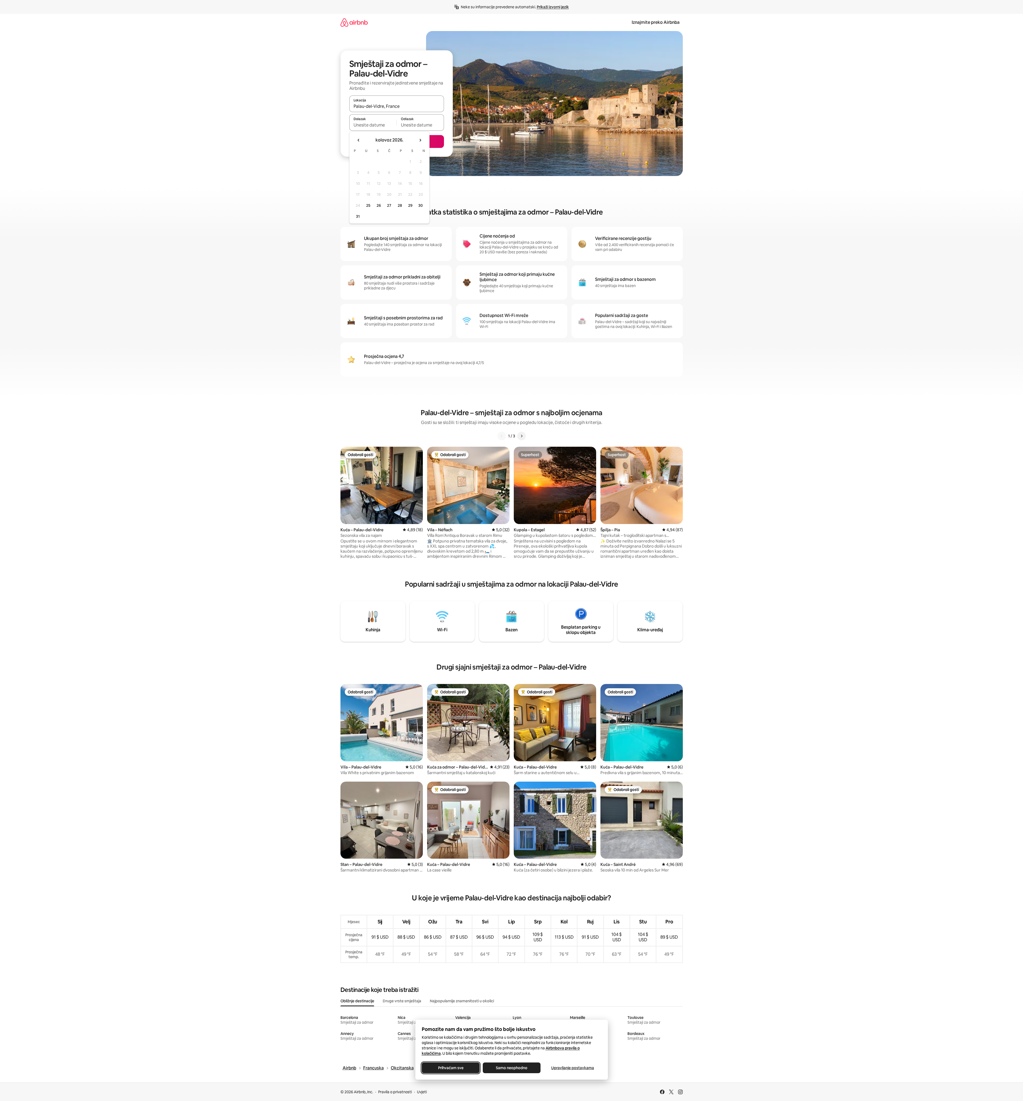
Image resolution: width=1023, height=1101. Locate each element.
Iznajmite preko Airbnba (656, 22)
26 (379, 205)
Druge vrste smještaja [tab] (402, 1001)
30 (420, 205)
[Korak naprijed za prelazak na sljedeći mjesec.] (420, 140)
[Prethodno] (501, 436)
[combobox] (397, 106)
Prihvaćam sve (450, 1067)
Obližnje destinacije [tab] (357, 1001)
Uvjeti (422, 1091)
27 (389, 205)
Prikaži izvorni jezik (553, 7)
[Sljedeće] (521, 436)
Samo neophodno (511, 1067)
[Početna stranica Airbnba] (354, 22)
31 (358, 216)
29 (410, 205)
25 (368, 205)
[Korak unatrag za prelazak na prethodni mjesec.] (358, 140)
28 (400, 205)
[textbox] (373, 125)
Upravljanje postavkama (572, 1067)
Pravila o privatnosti (395, 1091)
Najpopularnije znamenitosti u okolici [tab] (462, 1001)
